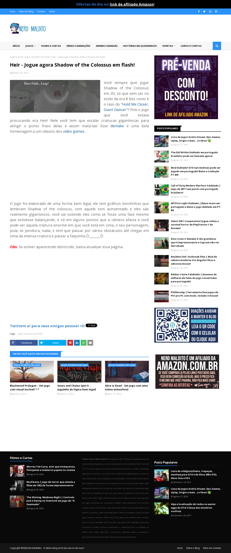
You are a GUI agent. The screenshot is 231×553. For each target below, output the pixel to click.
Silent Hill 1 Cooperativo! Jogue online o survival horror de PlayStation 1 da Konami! (195, 224)
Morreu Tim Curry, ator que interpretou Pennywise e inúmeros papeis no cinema (51, 468)
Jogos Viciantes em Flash (37, 56)
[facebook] (199, 11)
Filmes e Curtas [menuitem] (51, 45)
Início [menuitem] (16, 45)
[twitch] (215, 11)
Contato (41, 11)
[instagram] (210, 11)
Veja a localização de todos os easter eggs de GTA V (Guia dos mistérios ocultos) (193, 507)
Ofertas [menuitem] (167, 45)
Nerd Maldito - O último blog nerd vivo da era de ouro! (56, 548)
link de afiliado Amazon (132, 4)
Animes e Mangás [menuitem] (107, 45)
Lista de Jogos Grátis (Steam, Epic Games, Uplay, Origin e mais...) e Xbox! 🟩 (196, 138)
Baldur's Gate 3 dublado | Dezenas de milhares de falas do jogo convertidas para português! (194, 278)
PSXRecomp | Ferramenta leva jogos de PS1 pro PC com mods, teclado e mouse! (194, 294)
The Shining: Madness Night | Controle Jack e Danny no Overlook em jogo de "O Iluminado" (51, 501)
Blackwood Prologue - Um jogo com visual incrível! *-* (30, 387)
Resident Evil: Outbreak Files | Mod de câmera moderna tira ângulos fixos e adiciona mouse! (194, 260)
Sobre (52, 11)
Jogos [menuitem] (29, 45)
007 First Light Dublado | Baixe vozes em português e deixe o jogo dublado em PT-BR (196, 207)
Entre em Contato (212, 548)
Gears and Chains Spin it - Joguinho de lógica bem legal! (76, 387)
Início (12, 11)
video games (73, 131)
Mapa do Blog (26, 11)
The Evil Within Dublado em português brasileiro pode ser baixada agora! (194, 154)
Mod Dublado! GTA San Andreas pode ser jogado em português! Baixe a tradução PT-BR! (196, 171)
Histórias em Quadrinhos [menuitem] (140, 45)
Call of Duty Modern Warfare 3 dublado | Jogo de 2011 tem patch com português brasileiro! (196, 189)
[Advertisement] (79, 165)
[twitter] (204, 11)
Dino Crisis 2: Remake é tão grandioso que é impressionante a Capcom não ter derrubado (195, 242)
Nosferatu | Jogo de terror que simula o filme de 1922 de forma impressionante (51, 483)
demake (117, 125)
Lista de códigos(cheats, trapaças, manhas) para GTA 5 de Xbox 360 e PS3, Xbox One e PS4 (194, 474)
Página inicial (16, 56)
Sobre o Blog (193, 548)
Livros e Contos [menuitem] (191, 45)
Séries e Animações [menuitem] (78, 45)
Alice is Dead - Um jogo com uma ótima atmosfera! (126, 387)
